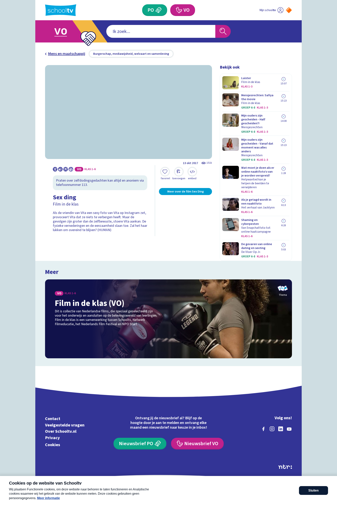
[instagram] (272, 429)
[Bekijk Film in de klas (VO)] (168, 318)
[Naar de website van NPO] (289, 10)
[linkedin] (280, 429)
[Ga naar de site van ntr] (285, 466)
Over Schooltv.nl (60, 431)
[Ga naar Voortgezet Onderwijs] (64, 31)
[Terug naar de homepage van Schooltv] (60, 10)
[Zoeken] (223, 31)
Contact (52, 419)
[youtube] (289, 429)
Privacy (52, 438)
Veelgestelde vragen (64, 425)
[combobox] (160, 31)
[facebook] (263, 429)
